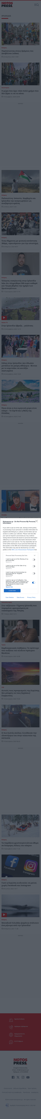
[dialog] (20, 559)
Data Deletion (10, 597)
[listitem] (20, 555)
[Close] (37, 522)
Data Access (20, 597)
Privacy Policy (31, 597)
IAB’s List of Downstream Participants (23, 549)
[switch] (33, 560)
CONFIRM (12, 590)
